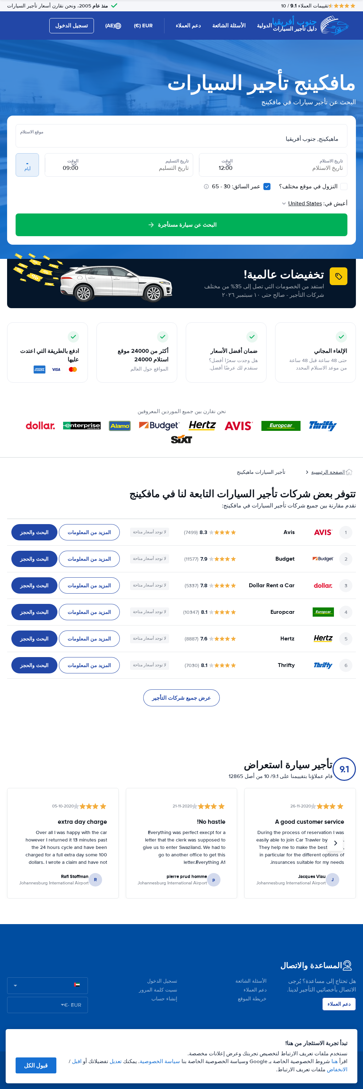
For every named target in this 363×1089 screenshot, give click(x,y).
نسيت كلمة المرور (158, 990)
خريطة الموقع (252, 999)
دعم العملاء (188, 25)
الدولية (264, 25)
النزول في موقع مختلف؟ (308, 186)
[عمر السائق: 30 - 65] (266, 186)
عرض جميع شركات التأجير (181, 698)
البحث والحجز (34, 532)
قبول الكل (36, 1065)
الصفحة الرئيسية (328, 472)
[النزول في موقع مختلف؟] (343, 186)
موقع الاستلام (31, 132)
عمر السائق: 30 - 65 (236, 186)
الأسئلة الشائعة (229, 25)
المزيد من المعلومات (89, 532)
